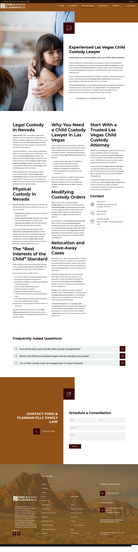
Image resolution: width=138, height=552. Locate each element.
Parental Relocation (47, 525)
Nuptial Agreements (48, 521)
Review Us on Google (77, 525)
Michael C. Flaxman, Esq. (78, 509)
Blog (72, 529)
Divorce (44, 496)
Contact (115, 6)
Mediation (45, 517)
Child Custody (46, 500)
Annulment (45, 488)
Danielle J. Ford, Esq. (77, 513)
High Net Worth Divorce (49, 513)
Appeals (44, 492)
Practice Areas (87, 6)
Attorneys (72, 6)
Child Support (46, 504)
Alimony (44, 484)
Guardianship (46, 509)
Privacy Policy (75, 533)
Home (62, 6)
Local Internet (104, 534)
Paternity (44, 533)
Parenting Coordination (49, 529)
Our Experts (103, 6)
